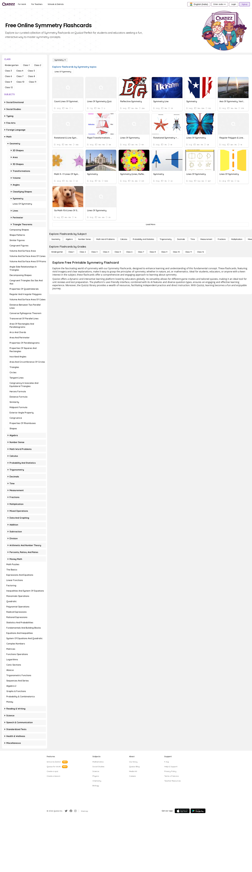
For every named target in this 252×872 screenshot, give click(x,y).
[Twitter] (66, 811)
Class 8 (31, 76)
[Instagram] (75, 811)
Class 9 (8, 81)
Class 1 (26, 65)
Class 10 (20, 81)
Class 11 (32, 81)
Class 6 (8, 76)
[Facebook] (71, 811)
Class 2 (37, 65)
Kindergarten (12, 65)
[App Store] (182, 811)
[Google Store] (198, 811)
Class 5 (31, 70)
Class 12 (9, 87)
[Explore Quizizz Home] (8, 4)
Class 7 (19, 76)
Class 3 (8, 70)
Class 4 (19, 70)
